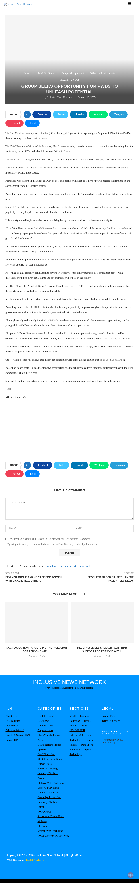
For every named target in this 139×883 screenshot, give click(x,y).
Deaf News (43, 721)
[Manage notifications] (130, 875)
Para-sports (87, 744)
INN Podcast (12, 725)
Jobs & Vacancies (78, 725)
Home (26, 73)
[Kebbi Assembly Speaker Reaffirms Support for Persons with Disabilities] (102, 622)
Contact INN (12, 740)
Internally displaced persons (48, 776)
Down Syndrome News (49, 797)
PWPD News (44, 811)
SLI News (43, 826)
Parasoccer (75, 749)
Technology (76, 740)
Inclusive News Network (59, 97)
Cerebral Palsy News (48, 788)
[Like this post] (28, 114)
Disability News (46, 73)
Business (84, 716)
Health (87, 721)
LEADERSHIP (77, 730)
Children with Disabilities (51, 783)
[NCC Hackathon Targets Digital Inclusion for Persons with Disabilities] (36, 622)
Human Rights (45, 764)
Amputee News (45, 730)
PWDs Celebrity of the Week (53, 835)
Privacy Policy (109, 716)
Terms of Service (111, 721)
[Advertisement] (69, 431)
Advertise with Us (15, 730)
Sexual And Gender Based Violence (51, 819)
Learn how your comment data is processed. (68, 566)
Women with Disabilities (50, 831)
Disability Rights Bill (48, 792)
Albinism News (45, 725)
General (90, 740)
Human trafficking (48, 768)
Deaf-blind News (46, 754)
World (73, 716)
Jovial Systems (35, 860)
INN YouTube (13, 721)
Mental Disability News (50, 759)
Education (75, 721)
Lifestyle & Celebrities (81, 735)
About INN (11, 716)
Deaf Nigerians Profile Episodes (49, 747)
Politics (73, 744)
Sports (88, 749)
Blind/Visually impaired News (50, 737)
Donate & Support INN (18, 735)
